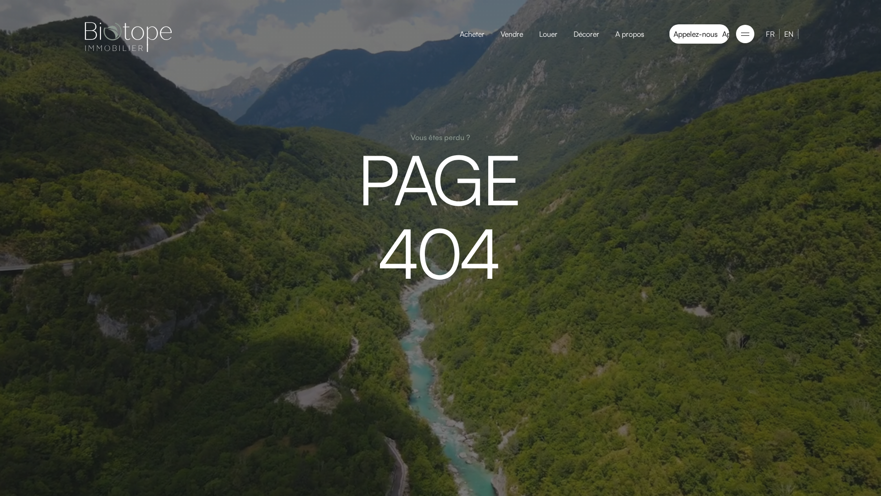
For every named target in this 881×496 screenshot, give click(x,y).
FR (770, 34)
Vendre (512, 34)
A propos (629, 34)
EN (788, 34)
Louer (548, 34)
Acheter (472, 34)
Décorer (586, 34)
